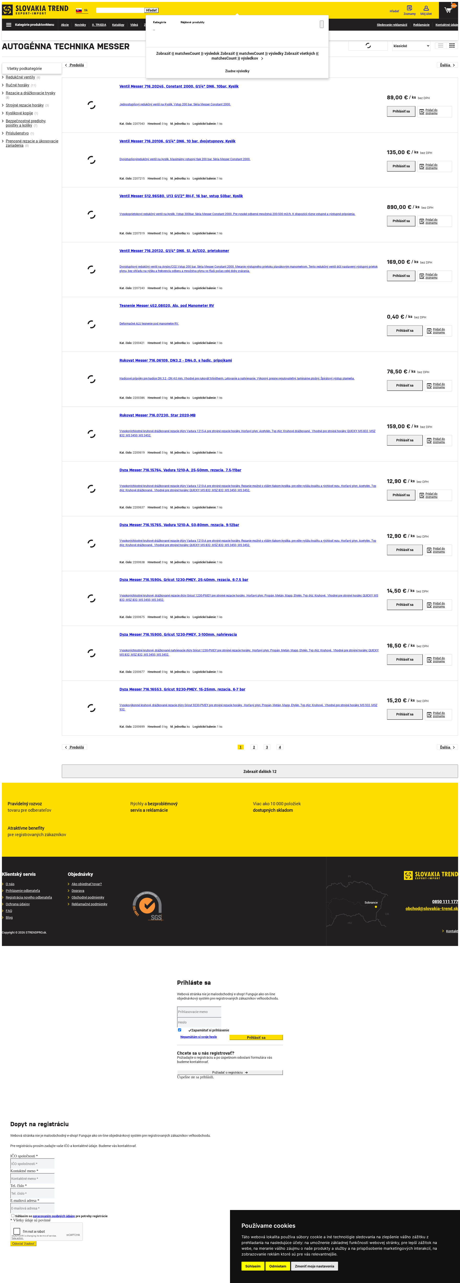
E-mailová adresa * (24, 1201)
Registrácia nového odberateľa (29, 897)
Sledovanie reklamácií (392, 25)
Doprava (78, 891)
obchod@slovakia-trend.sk (432, 908)
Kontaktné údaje (447, 25)
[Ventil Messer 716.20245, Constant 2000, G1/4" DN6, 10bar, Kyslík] (91, 105)
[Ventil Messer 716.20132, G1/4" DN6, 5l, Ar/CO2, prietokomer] (91, 269)
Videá (134, 25)
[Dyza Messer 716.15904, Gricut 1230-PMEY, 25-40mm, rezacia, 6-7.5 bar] (91, 598)
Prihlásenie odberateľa (23, 891)
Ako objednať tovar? (87, 884)
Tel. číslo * (18, 1186)
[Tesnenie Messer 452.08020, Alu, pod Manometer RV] (91, 324)
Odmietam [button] (277, 1266)
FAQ (9, 911)
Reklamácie (421, 25)
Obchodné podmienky (88, 897)
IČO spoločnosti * (24, 1156)
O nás (10, 884)
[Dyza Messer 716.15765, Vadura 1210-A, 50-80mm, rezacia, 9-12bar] (91, 543)
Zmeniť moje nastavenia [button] (314, 1266)
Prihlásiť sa (401, 111)
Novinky (80, 25)
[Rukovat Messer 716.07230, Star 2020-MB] (91, 434)
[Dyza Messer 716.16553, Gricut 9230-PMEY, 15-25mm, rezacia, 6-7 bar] (91, 708)
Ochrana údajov (18, 904)
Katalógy (118, 25)
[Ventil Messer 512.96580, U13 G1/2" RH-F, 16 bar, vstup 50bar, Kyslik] (91, 214)
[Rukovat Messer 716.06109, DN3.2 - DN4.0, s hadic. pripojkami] (91, 379)
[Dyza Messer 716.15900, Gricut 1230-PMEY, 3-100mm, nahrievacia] (91, 653)
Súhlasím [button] (253, 1266)
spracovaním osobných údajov (54, 1216)
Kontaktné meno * (24, 1171)
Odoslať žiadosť (23, 1243)
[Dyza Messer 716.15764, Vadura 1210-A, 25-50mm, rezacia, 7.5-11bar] (91, 488)
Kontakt (452, 931)
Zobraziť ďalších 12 (259, 771)
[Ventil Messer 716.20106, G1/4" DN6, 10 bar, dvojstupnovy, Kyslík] (91, 159)
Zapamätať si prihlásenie (210, 1030)
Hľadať (151, 10)
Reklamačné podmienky (89, 904)
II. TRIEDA (99, 25)
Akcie (65, 25)
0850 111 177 (445, 901)
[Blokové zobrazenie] (452, 45)
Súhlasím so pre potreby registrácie (61, 1216)
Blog (9, 917)
